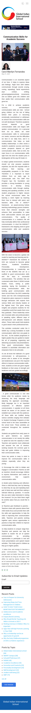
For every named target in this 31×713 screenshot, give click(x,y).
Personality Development (13, 668)
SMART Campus (10, 656)
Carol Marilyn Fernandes (13, 72)
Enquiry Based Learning (11, 617)
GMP (6, 675)
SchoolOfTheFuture (11, 658)
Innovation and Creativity (13, 665)
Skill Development (11, 670)
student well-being (11, 672)
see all (4, 679)
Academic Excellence (12, 663)
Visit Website (8, 685)
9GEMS (7, 660)
